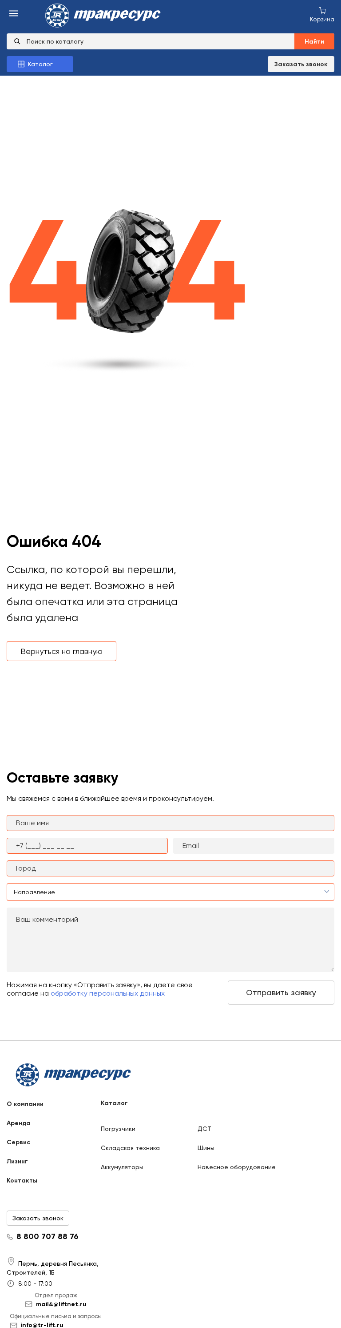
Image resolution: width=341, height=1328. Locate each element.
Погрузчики (118, 1128)
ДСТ (204, 1128)
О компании (25, 1104)
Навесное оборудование (237, 1167)
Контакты (22, 1180)
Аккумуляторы (122, 1167)
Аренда (19, 1123)
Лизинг (17, 1161)
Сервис (18, 1142)
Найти (314, 41)
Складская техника (130, 1147)
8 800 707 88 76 (47, 1236)
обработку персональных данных (108, 993)
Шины (206, 1147)
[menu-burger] (14, 14)
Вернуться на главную (61, 651)
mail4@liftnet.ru (61, 1304)
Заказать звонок (301, 64)
